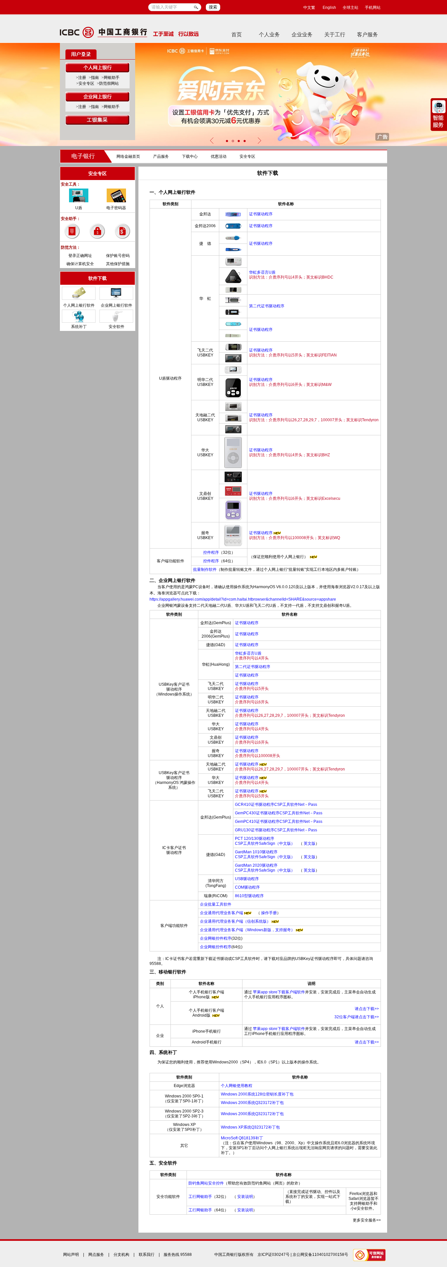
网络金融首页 (128, 156)
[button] (227, 141)
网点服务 (96, 1254)
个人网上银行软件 (79, 305)
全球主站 (350, 7)
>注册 (81, 77)
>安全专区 (85, 83)
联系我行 (146, 1254)
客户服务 (367, 34)
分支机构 (121, 1254)
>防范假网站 (108, 83)
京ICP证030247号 (274, 1254)
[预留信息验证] (72, 230)
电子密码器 (116, 208)
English (329, 7)
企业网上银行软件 (116, 305)
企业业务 (302, 34)
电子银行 (83, 156)
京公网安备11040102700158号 (320, 1254)
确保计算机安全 (80, 264)
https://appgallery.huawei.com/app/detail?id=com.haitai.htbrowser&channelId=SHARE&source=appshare (243, 599)
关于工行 (334, 34)
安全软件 (116, 326)
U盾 (78, 208)
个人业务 (269, 34)
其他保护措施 (118, 264)
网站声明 (71, 1254)
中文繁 (309, 7)
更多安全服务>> (367, 1220)
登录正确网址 (80, 255)
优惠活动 (218, 156)
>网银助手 (110, 77)
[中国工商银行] (129, 32)
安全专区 (247, 156)
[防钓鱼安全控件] (123, 230)
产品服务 (161, 156)
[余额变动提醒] (97, 230)
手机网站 (373, 7)
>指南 (94, 77)
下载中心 (190, 156)
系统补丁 (79, 326)
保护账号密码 (118, 255)
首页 (236, 34)
